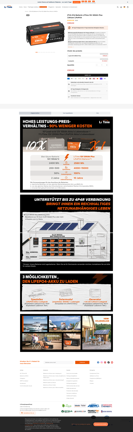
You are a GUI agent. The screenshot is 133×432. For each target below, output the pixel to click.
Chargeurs (22, 378)
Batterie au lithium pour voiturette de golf (53, 380)
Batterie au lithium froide (49, 385)
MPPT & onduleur (24, 380)
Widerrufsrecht (70, 398)
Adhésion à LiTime (94, 376)
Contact (92, 383)
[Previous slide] (27, 33)
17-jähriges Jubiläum (33, 7)
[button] (128, 7)
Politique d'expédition (71, 376)
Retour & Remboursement (72, 378)
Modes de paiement (71, 388)
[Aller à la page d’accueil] (11, 6)
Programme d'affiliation (95, 378)
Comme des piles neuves (26, 385)
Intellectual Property (71, 395)
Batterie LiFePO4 (24, 376)
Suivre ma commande (71, 373)
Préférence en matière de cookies (81, 424)
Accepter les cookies (100, 424)
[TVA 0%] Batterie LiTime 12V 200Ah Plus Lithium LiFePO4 (43, 11)
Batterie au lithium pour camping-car (52, 373)
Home (21, 7)
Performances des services (72, 385)
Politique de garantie (71, 383)
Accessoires (23, 383)
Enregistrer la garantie (71, 380)
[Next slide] (63, 33)
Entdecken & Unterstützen (69, 7)
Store (25, 7)
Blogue (91, 380)
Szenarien (58, 7)
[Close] (128, 2)
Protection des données (72, 390)
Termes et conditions (71, 393)
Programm (51, 7)
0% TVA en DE (23, 373)
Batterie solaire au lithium (49, 382)
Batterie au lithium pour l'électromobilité (53, 387)
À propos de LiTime (94, 373)
